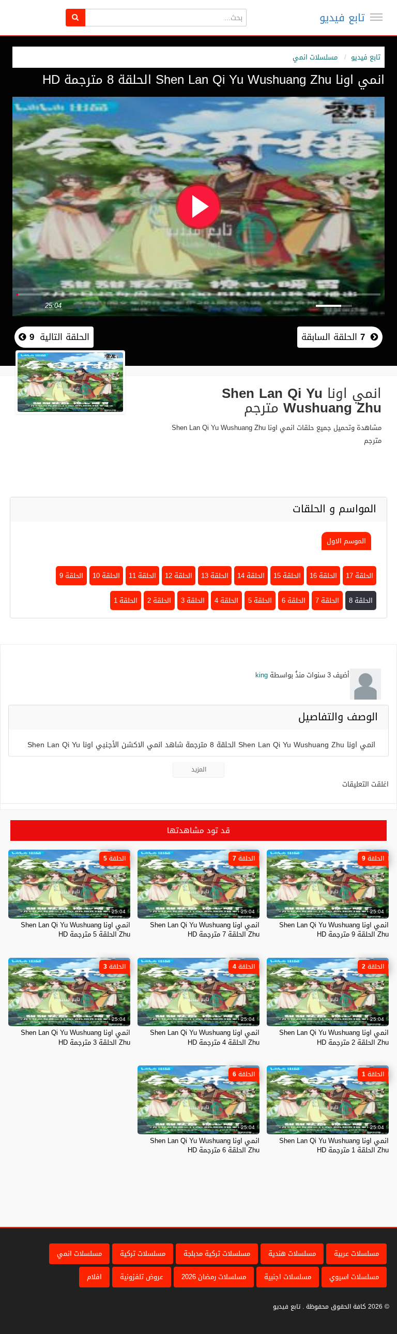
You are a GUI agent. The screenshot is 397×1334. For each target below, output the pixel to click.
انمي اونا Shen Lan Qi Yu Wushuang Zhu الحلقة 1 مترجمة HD (334, 1145)
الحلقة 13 (214, 575)
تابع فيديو (341, 17)
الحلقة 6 (294, 600)
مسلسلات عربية (356, 1253)
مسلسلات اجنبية (287, 1276)
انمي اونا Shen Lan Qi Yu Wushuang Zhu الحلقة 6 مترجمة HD (204, 1145)
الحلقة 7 (327, 600)
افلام (94, 1276)
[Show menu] (376, 17)
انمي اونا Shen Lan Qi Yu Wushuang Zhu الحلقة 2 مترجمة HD (334, 1037)
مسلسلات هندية (292, 1253)
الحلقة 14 (251, 575)
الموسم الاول (346, 541)
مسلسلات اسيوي (354, 1276)
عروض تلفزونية (141, 1276)
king (261, 675)
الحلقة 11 (142, 575)
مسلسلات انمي (315, 57)
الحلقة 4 (226, 600)
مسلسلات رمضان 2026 (213, 1276)
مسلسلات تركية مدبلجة (217, 1253)
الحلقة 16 (323, 575)
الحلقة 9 (71, 575)
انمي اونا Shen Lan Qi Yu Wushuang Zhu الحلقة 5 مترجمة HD (75, 929)
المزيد (198, 769)
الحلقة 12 (178, 575)
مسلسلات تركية (142, 1253)
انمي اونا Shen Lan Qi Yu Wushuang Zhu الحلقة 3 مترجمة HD (75, 1037)
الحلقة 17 (359, 575)
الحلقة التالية (57, 337)
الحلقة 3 (193, 600)
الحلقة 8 (361, 600)
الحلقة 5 (260, 600)
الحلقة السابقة (333, 337)
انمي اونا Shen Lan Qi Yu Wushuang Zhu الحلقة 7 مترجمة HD (204, 929)
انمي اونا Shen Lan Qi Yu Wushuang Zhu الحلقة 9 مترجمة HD (334, 929)
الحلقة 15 (287, 575)
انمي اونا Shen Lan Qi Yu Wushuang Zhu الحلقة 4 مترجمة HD (204, 1037)
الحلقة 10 (106, 575)
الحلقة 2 (159, 600)
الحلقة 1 (126, 600)
